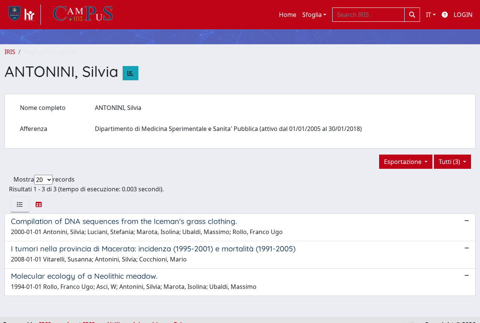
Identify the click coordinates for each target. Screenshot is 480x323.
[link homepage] (22, 15)
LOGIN (463, 15)
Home (287, 15)
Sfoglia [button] (312, 15)
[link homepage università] (83, 15)
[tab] (19, 204)
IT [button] (428, 15)
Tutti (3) (450, 162)
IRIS (9, 52)
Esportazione (403, 162)
